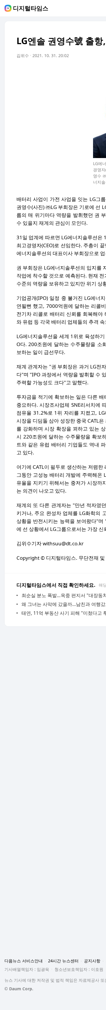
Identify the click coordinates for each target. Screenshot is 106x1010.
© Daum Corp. (18, 988)
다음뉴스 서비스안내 (23, 961)
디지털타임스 (30, 8)
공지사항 (92, 961)
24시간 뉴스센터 (63, 961)
